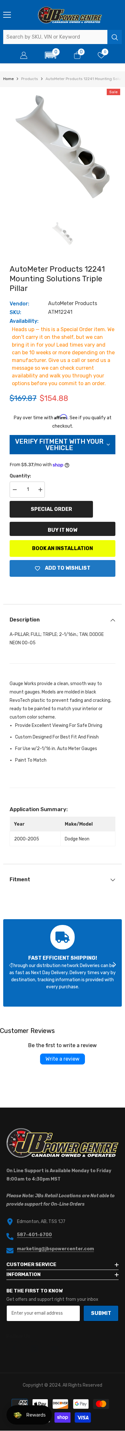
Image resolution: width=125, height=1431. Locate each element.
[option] (62, 146)
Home (8, 79)
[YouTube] (54, 1348)
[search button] (114, 37)
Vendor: (19, 304)
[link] (62, 963)
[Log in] (23, 55)
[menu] (7, 15)
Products (29, 79)
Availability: (24, 321)
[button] (50, 55)
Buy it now (62, 530)
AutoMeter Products (72, 303)
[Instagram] (34, 1348)
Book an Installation (62, 548)
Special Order (51, 509)
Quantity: (20, 476)
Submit (101, 1313)
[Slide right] (114, 965)
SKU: (15, 312)
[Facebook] (14, 1348)
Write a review (62, 1059)
